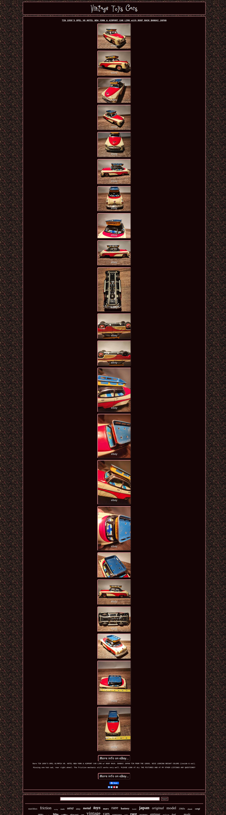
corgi (197, 808)
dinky (78, 809)
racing (56, 809)
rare (114, 807)
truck (62, 809)
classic (190, 809)
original (158, 808)
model (171, 808)
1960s (182, 808)
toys (96, 807)
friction (45, 808)
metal (87, 808)
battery (125, 808)
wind (70, 808)
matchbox (32, 809)
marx (106, 808)
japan (144, 807)
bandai (134, 809)
